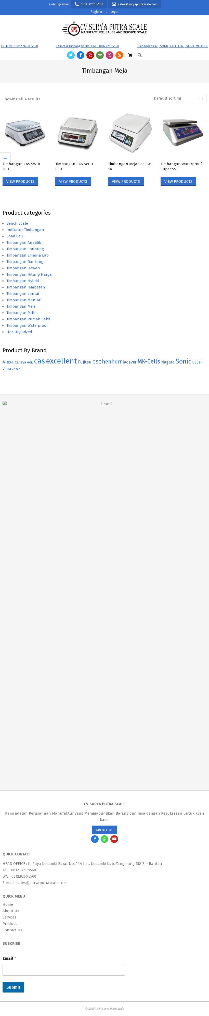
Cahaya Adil (24, 362)
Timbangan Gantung (24, 261)
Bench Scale (17, 223)
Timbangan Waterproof (27, 325)
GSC (97, 362)
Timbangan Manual (24, 300)
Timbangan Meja (21, 306)
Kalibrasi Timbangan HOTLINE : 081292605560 (79, 46)
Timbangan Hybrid (22, 281)
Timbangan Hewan (23, 268)
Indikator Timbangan (25, 229)
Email (9, 958)
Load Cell (14, 236)
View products (20, 181)
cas (39, 361)
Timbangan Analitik (23, 242)
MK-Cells (149, 361)
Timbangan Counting (25, 249)
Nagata (168, 362)
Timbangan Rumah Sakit (28, 319)
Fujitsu (85, 362)
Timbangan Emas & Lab (27, 255)
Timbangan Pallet (22, 312)
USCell (197, 362)
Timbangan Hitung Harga (29, 274)
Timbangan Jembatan (25, 287)
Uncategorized (19, 332)
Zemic (16, 369)
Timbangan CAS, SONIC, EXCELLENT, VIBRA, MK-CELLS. (165, 46)
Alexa (8, 362)
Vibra (7, 369)
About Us (104, 830)
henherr (112, 361)
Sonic (183, 361)
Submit (13, 987)
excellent (61, 361)
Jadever (130, 362)
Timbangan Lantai (22, 293)
